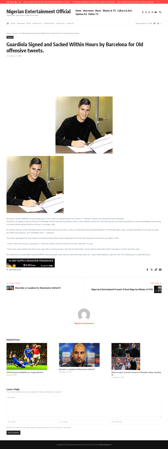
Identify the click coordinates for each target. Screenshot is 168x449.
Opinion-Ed (81, 14)
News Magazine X (105, 445)
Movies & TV (109, 10)
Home (78, 10)
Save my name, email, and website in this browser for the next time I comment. (40, 427)
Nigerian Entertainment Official (39, 11)
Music (98, 10)
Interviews (88, 10)
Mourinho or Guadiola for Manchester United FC (77, 369)
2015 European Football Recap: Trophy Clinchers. (25, 372)
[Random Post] (154, 23)
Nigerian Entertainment (84, 323)
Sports (14, 33)
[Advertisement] (84, 75)
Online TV (93, 14)
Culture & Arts (124, 10)
